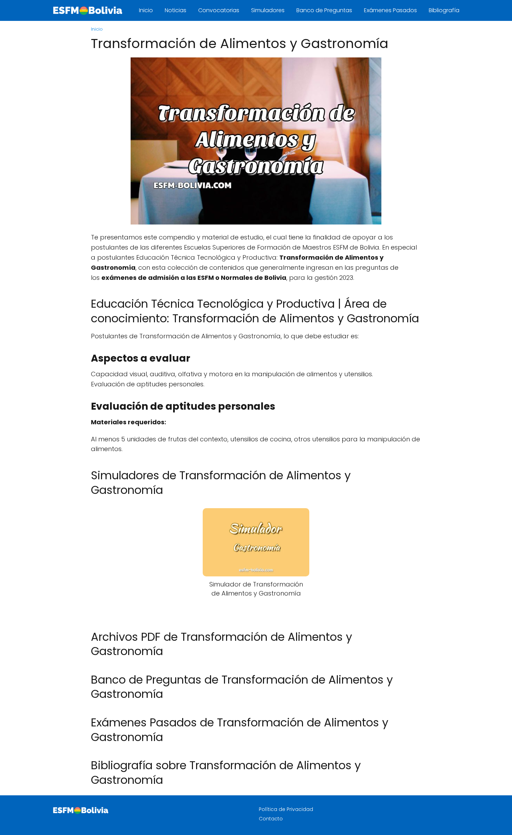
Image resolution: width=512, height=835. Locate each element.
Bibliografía (444, 10)
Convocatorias (218, 10)
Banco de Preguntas (324, 10)
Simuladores (268, 10)
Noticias (175, 10)
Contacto (271, 818)
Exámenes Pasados (390, 10)
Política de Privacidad (286, 809)
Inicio (146, 10)
